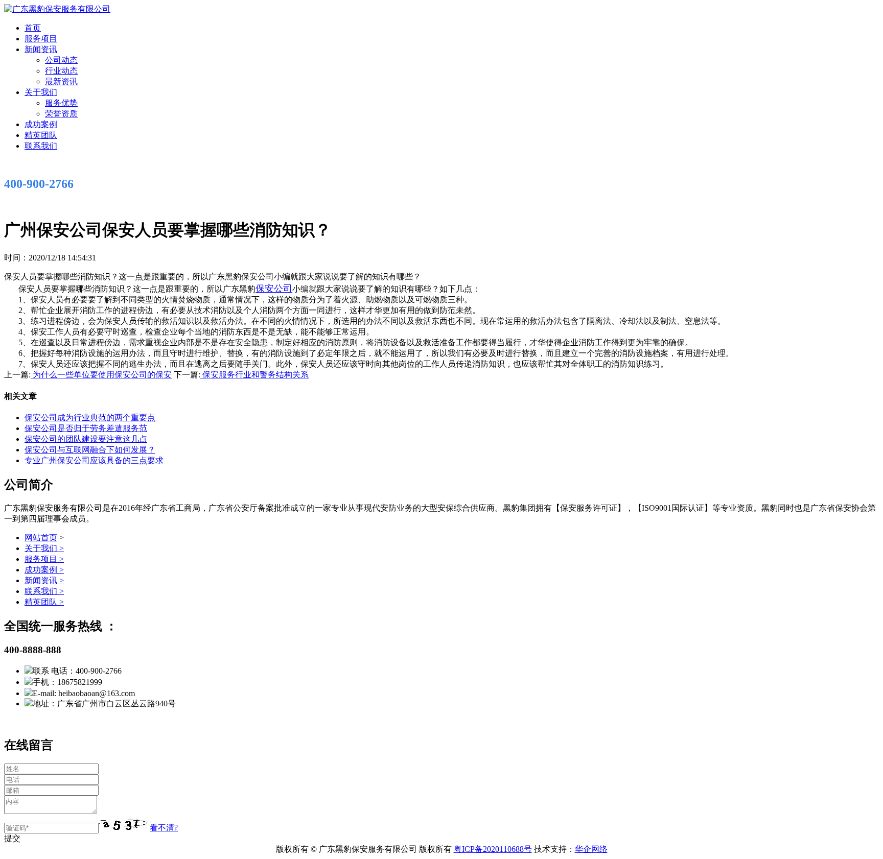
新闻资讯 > (44, 580)
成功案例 (41, 124)
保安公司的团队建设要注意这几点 (86, 439)
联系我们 (41, 145)
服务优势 (61, 103)
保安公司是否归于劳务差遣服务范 (86, 428)
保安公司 (273, 288)
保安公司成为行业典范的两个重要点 (90, 417)
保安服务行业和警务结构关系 (254, 374)
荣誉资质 (61, 113)
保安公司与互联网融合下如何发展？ (90, 449)
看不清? (164, 827)
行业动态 (61, 70)
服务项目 (41, 38)
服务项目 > (44, 559)
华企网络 (591, 849)
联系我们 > (44, 591)
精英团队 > (44, 602)
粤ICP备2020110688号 (493, 849)
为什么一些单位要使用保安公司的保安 (101, 374)
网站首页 (41, 537)
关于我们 (41, 92)
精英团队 (41, 135)
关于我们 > (44, 548)
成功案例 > (44, 569)
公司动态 (61, 60)
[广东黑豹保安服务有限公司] (57, 9)
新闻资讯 (41, 49)
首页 (33, 27)
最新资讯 (61, 81)
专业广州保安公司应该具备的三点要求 (94, 460)
